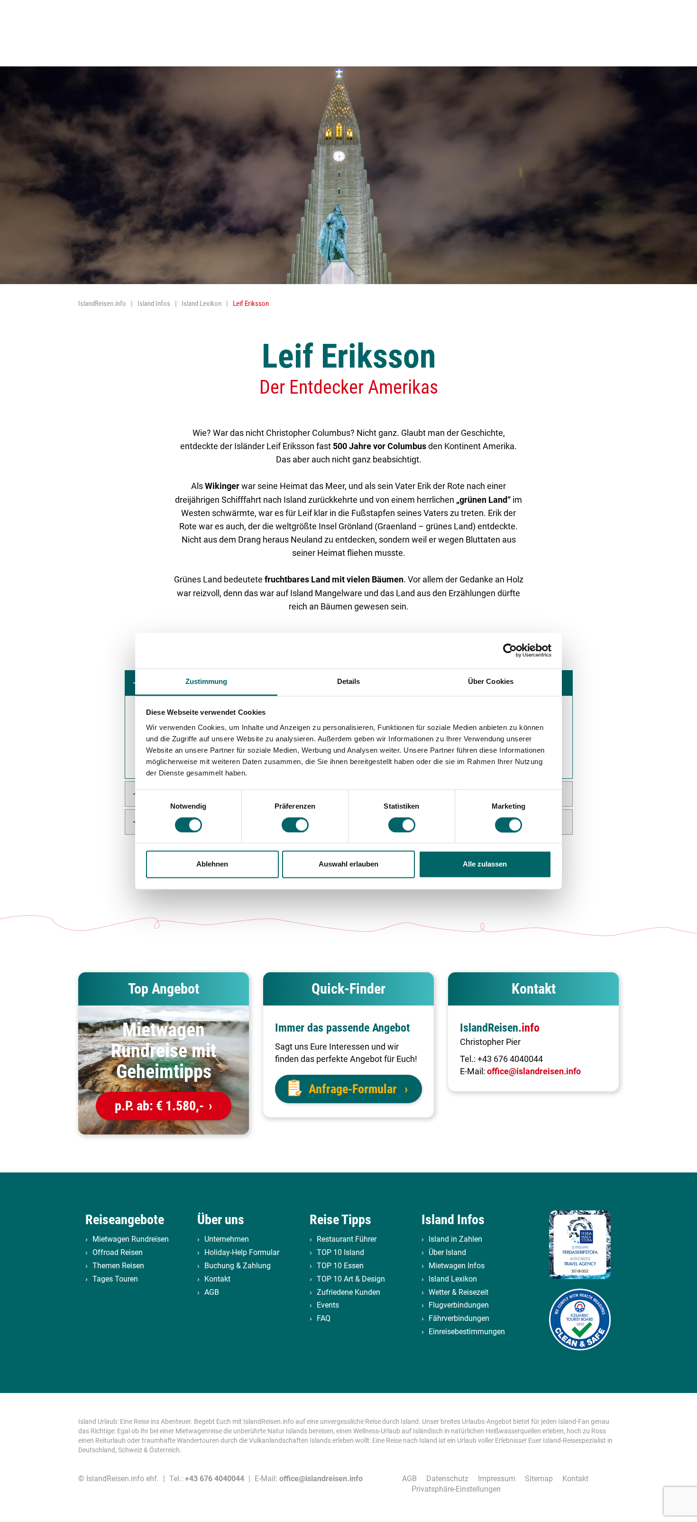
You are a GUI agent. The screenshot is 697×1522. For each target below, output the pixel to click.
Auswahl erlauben (348, 864)
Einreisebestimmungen (467, 1331)
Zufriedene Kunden (348, 1292)
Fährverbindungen (459, 1318)
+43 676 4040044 (510, 1059)
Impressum (496, 1478)
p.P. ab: (159, 1106)
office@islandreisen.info (534, 1071)
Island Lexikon (453, 1278)
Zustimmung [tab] (206, 681)
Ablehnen (212, 864)
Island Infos (453, 1219)
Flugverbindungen (459, 1305)
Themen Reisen (118, 1265)
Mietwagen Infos (457, 1265)
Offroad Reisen (117, 1252)
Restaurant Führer (346, 1239)
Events (328, 1305)
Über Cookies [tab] (491, 681)
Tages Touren (115, 1278)
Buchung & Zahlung (237, 1265)
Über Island (447, 1252)
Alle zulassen (485, 864)
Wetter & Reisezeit (458, 1292)
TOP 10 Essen (340, 1265)
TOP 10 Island (340, 1252)
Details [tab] (348, 681)
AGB (211, 1292)
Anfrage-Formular (353, 1089)
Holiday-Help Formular (241, 1252)
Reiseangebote (124, 1219)
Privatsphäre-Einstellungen (456, 1489)
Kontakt (217, 1278)
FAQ (323, 1318)
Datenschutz (447, 1478)
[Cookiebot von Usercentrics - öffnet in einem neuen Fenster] (509, 650)
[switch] (295, 824)
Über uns (220, 1219)
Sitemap (539, 1478)
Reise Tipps (340, 1219)
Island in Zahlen (455, 1239)
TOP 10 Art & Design (351, 1278)
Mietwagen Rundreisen (130, 1239)
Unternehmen (226, 1239)
